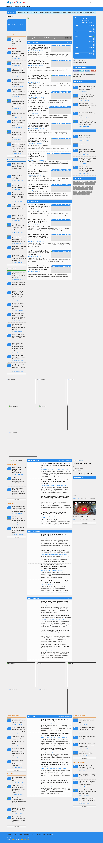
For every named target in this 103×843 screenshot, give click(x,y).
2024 (12, 9)
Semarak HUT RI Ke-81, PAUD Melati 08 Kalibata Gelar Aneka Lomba (53, 535)
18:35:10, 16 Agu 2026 (17, 65)
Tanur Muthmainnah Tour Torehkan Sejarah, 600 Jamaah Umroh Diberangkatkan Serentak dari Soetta (18, 740)
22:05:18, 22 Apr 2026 (17, 352)
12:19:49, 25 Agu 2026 (38, 82)
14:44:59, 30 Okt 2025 (17, 745)
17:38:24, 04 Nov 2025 (84, 795)
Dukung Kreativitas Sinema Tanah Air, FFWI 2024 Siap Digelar (18, 809)
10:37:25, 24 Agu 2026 (38, 128)
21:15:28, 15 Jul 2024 (17, 484)
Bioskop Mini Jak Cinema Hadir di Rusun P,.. (41, 38)
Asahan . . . (75, 496)
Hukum (90, 189)
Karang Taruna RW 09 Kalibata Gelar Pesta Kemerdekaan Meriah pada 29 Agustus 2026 (55, 551)
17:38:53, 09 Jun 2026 (17, 524)
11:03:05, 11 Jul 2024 (17, 496)
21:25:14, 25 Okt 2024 (17, 782)
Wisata (86, 189)
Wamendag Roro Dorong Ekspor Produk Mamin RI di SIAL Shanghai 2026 (18, 336)
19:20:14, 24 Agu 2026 (41, 190)
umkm (82, 189)
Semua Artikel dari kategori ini (65, 460)
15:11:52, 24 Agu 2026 (38, 160)
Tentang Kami (10, 834)
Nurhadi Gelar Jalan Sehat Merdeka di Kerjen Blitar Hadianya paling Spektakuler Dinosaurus (39, 47)
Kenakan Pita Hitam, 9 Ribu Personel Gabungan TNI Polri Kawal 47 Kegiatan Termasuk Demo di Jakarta (53, 566)
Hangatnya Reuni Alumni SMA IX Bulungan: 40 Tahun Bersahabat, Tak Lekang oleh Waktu (87, 791)
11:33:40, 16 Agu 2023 (17, 232)
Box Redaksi (18, 834)
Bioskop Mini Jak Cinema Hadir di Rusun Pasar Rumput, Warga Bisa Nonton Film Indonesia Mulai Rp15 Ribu (38, 109)
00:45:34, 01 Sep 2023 (84, 173)
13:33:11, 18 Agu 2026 (54, 570)
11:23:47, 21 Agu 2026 (55, 768)
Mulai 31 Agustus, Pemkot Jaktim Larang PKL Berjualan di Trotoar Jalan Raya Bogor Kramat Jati (55, 465)
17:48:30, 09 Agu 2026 (17, 76)
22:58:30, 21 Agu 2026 (55, 723)
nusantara (76, 186)
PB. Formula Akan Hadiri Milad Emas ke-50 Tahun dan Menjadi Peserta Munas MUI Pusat (87, 745)
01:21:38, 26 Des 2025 (84, 724)
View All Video (85, 523)
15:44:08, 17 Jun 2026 (17, 310)
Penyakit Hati (82, 144)
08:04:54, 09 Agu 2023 (17, 243)
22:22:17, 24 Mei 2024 (17, 201)
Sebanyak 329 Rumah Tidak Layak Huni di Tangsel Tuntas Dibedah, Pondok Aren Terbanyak (39, 186)
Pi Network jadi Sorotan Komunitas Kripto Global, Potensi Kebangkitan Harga (87, 800)
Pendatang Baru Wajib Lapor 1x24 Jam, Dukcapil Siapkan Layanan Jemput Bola (19, 185)
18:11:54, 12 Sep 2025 (84, 740)
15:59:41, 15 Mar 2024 (17, 804)
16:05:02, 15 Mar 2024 (17, 794)
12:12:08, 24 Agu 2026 (39, 143)
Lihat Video (76, 498)
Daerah (75, 194)
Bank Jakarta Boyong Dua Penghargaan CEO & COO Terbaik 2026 (18, 177)
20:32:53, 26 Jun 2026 (17, 300)
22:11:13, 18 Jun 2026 (17, 86)
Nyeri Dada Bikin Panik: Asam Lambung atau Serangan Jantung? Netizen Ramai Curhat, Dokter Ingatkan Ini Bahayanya (19, 103)
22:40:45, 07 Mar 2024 (17, 813)
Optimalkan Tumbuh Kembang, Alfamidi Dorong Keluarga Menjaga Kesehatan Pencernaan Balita (18, 134)
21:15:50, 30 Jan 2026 (17, 127)
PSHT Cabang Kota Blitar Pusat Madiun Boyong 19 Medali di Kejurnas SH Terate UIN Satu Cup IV (38, 12)
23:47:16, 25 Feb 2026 (17, 96)
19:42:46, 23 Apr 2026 (17, 180)
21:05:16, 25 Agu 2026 (37, 113)
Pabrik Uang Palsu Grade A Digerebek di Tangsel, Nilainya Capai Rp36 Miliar (53, 513)
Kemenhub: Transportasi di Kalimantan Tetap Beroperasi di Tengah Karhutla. (38, 171)
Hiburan (93, 181)
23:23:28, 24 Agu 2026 (57, 469)
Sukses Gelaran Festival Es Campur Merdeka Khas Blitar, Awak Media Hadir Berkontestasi (38, 62)
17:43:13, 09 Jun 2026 (17, 513)
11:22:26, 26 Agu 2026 (38, 65)
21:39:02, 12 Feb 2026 (17, 117)
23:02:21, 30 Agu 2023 (17, 220)
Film (83, 184)
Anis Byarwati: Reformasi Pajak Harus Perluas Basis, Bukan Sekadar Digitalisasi (18, 365)
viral (89, 194)
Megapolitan (76, 189)
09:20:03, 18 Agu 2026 (54, 584)
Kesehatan (76, 181)
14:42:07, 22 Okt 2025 (17, 757)
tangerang (87, 186)
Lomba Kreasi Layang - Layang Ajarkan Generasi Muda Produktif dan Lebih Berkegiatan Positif (38, 125)
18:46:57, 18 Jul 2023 (17, 262)
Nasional (80, 191)
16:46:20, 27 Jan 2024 (17, 823)
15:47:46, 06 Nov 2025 (84, 154)
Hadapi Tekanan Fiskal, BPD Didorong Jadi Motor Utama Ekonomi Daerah (18, 357)
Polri (81, 181)
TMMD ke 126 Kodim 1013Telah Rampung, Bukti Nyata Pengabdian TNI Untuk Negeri (87, 151)
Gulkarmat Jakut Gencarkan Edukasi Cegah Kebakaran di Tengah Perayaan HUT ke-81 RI (38, 140)
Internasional (91, 184)
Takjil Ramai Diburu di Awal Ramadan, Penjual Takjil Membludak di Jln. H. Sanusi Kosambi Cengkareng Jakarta (18, 789)
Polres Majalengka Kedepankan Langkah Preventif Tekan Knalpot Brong (36, 155)
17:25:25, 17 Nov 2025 (84, 786)
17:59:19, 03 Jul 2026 (17, 724)
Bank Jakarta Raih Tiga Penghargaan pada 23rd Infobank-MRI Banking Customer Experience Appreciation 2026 (17, 295)
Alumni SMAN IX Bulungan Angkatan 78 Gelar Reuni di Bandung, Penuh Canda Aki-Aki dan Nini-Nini (87, 782)
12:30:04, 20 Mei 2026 (17, 331)
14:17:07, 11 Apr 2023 (84, 163)
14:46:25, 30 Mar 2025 (84, 755)
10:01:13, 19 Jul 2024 (17, 474)
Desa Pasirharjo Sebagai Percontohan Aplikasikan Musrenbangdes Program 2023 (86, 137)
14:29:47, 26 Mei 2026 (17, 733)
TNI (91, 186)
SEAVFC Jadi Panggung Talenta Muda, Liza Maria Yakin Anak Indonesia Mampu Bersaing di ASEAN (87, 767)
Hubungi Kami (27, 834)
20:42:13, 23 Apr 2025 (17, 139)
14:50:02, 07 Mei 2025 (84, 803)
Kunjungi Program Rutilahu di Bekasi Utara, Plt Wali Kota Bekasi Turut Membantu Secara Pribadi (87, 159)
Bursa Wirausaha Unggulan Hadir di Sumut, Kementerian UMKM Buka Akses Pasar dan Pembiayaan (55, 764)
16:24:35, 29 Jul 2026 (17, 287)
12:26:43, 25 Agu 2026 (38, 97)
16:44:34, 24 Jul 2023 (17, 251)
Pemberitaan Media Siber (38, 834)
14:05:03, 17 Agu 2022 (84, 146)
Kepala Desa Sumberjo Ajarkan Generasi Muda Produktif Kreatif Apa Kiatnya (38, 93)
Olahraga (82, 186)
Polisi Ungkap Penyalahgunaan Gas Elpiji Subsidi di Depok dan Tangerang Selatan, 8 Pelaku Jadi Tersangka (19, 227)
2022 (84, 191)
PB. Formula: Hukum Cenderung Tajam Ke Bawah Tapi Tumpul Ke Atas (18, 720)
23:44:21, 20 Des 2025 (84, 733)
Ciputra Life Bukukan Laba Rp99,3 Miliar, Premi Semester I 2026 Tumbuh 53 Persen (54, 749)
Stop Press (49, 834)
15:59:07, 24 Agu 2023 (17, 767)
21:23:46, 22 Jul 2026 (84, 770)
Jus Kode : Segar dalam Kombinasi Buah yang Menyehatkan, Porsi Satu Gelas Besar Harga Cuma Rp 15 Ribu (18, 491)
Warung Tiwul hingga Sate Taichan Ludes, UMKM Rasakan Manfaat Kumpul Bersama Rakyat (54, 782)
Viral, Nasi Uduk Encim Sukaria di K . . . (83, 517)
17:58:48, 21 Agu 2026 (55, 737)
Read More (16, 156)
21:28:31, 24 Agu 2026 (56, 538)
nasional (85, 194)
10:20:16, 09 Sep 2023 (17, 212)
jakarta (80, 194)
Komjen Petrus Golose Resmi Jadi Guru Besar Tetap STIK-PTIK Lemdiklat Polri (19, 248)
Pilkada (75, 184)
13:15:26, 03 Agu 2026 (17, 172)
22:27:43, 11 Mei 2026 (17, 534)
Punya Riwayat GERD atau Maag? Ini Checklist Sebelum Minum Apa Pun (18, 113)
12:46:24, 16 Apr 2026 (17, 360)
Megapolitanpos (86, 181)
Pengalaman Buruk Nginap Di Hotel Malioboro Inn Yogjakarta (19, 778)
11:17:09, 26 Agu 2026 (38, 50)
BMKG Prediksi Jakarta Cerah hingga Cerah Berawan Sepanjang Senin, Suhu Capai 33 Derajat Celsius (18, 166)
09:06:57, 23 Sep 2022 (84, 140)
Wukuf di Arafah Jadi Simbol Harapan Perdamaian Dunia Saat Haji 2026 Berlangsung (18, 729)
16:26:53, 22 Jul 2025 (84, 748)
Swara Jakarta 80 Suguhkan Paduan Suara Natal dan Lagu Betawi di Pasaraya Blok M (87, 729)
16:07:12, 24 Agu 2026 (38, 175)
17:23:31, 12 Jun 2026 (17, 320)
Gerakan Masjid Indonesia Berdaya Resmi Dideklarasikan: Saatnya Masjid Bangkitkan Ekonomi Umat (18, 752)
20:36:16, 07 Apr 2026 (84, 777)
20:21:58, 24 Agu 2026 (58, 554)
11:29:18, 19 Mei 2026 (17, 340)
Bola (79, 184)
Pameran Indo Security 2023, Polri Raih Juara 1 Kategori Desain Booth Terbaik (18, 216)
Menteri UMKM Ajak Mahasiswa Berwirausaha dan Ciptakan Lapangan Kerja (55, 734)
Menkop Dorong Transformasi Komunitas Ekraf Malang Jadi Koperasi (54, 720)
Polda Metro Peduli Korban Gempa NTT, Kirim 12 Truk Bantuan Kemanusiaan (55, 581)
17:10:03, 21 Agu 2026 (17, 279)
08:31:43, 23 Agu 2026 (17, 58)
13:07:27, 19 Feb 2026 (17, 108)
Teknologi (73, 9)
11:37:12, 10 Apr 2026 (17, 371)
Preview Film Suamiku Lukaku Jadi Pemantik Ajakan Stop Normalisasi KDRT (86, 720)
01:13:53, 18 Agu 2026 (55, 786)
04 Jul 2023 (15, 45)
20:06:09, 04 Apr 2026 (17, 189)
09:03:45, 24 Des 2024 (17, 153)
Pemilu (75, 191)
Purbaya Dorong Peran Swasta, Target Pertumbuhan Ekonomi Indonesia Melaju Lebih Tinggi (17, 347)
